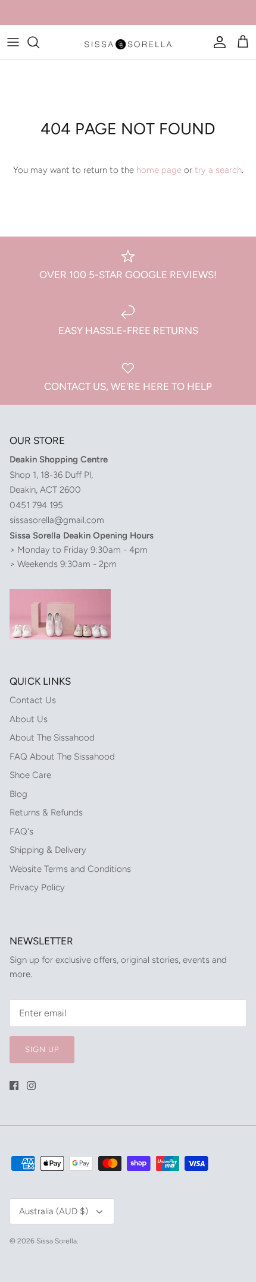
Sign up (42, 1049)
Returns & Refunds (46, 812)
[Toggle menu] (13, 42)
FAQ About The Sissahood (62, 756)
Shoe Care (30, 775)
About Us (29, 719)
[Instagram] (31, 1085)
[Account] (217, 42)
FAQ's (21, 831)
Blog (18, 794)
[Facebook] (14, 1085)
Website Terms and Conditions (70, 869)
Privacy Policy (37, 887)
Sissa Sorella (56, 1241)
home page (159, 170)
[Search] (39, 42)
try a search (218, 170)
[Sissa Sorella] (128, 42)
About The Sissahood (52, 737)
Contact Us (33, 700)
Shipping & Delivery (48, 850)
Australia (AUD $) (53, 1211)
